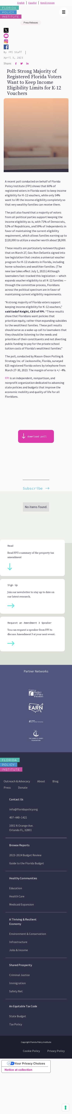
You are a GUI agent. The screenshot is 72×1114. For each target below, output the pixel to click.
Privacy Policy (56, 1051)
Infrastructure (18, 942)
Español (32, 2)
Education (15, 888)
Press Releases (31, 22)
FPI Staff (15, 52)
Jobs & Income (18, 950)
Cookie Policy (31, 1051)
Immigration (17, 983)
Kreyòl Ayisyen (47, 2)
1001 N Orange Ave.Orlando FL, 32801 (21, 828)
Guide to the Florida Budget (26, 863)
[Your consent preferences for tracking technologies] (65, 1107)
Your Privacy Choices (29, 1063)
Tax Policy (15, 1024)
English (21, 2)
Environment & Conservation (27, 934)
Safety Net (16, 991)
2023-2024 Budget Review (25, 855)
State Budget (17, 1016)
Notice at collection (18, 1070)
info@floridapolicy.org (23, 809)
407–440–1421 (18, 817)
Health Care (16, 896)
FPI (7, 378)
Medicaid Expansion (21, 904)
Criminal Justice (19, 975)
